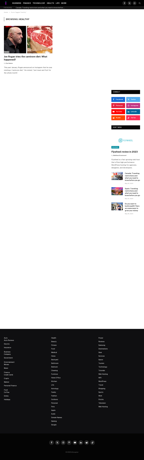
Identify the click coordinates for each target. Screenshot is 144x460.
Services (101, 356)
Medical (54, 352)
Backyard (54, 360)
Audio (53, 414)
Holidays (7, 399)
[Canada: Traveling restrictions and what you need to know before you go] (117, 176)
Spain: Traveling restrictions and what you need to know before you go (132, 192)
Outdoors (54, 399)
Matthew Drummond (119, 155)
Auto (6, 338)
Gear (100, 352)
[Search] (139, 3)
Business (16, 3)
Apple (53, 410)
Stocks (101, 399)
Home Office (56, 378)
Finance (27, 3)
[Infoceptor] (5, 3)
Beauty (53, 341)
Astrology (54, 388)
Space (100, 360)
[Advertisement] (125, 51)
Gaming (54, 421)
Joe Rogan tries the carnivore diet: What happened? (25, 58)
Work (100, 396)
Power (100, 338)
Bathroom (54, 363)
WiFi (100, 378)
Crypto (6, 378)
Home (53, 356)
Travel (100, 385)
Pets (53, 407)
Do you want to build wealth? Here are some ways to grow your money (132, 207)
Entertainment (9, 362)
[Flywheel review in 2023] (125, 140)
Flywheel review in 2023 (124, 151)
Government (8, 358)
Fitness (54, 345)
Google (53, 425)
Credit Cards (8, 375)
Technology (39, 3)
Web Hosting (103, 374)
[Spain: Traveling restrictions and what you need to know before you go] (117, 191)
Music (6, 368)
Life (58, 3)
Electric (7, 344)
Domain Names (56, 417)
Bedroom (54, 367)
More (63, 3)
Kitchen (54, 381)
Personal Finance (10, 386)
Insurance (7, 347)
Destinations (103, 349)
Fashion (54, 396)
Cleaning (54, 370)
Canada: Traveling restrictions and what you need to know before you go (41, 8)
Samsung (101, 345)
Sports (100, 392)
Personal (54, 403)
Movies (6, 364)
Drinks (6, 396)
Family (53, 392)
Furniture (54, 374)
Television (102, 403)
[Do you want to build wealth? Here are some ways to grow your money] (117, 206)
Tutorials (101, 370)
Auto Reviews (9, 340)
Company (7, 354)
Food (7, 52)
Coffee (6, 392)
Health (50, 3)
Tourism (101, 363)
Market (6, 382)
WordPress (102, 381)
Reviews (115, 147)
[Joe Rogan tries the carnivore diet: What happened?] (28, 39)
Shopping (101, 388)
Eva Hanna (9, 63)
